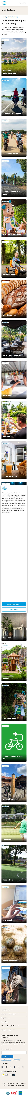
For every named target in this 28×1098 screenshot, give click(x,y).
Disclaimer (14, 1085)
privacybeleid (17, 1059)
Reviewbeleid (21, 1085)
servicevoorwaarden (6, 1060)
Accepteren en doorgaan (13, 604)
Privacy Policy (7, 1085)
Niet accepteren (14, 609)
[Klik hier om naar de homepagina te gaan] (4, 3)
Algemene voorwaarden (19, 1083)
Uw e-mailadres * (6, 1049)
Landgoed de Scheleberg (10, 17)
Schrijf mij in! (7, 1057)
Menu (23, 3)
